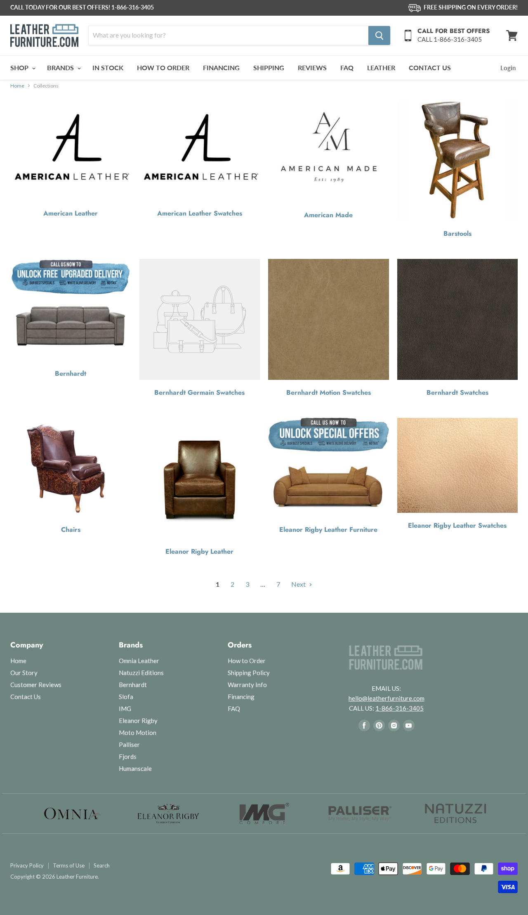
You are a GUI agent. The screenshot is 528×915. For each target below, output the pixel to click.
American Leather (70, 213)
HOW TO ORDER (163, 67)
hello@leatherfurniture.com (386, 698)
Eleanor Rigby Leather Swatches (457, 525)
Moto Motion (137, 732)
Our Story (24, 672)
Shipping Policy (249, 672)
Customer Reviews (35, 684)
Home (17, 86)
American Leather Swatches (199, 213)
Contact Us (25, 696)
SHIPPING (268, 67)
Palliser (129, 744)
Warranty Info (247, 684)
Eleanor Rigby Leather (199, 551)
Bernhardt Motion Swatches (328, 392)
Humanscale (135, 768)
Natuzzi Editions (141, 672)
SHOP (20, 67)
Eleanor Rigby (138, 720)
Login (508, 67)
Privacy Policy (27, 866)
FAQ (347, 67)
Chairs (70, 529)
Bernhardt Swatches (457, 392)
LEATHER (381, 67)
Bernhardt (70, 373)
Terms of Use (69, 866)
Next (299, 584)
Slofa (126, 696)
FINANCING (221, 67)
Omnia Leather (139, 660)
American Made (328, 215)
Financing (241, 696)
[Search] (379, 35)
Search (102, 866)
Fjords (128, 756)
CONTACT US (430, 67)
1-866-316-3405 (132, 7)
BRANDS (61, 67)
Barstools (457, 233)
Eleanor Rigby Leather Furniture (328, 529)
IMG (125, 708)
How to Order (247, 660)
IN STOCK (107, 67)
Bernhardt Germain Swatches (199, 392)
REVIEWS (312, 67)
